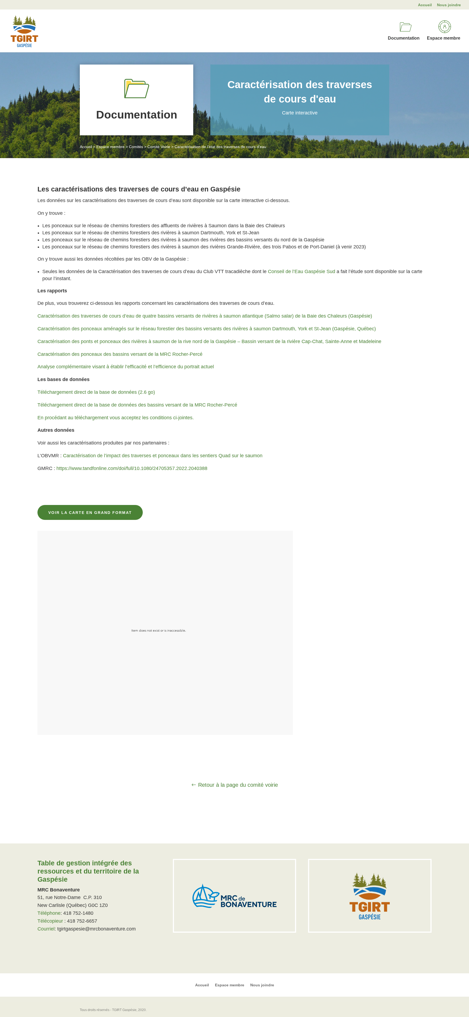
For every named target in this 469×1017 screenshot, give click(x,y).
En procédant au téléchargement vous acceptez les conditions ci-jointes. (115, 417)
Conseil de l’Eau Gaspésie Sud (301, 271)
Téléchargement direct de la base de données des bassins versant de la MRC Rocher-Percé (137, 405)
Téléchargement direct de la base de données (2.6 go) (96, 392)
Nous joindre (449, 5)
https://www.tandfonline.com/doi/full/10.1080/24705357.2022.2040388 (131, 468)
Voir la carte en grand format (90, 512)
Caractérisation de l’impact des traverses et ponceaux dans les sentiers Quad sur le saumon (162, 455)
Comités (136, 147)
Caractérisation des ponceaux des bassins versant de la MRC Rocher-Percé (119, 354)
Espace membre (443, 38)
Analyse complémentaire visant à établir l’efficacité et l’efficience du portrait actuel (125, 366)
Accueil (425, 5)
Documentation (404, 38)
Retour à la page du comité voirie (238, 785)
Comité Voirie (158, 147)
